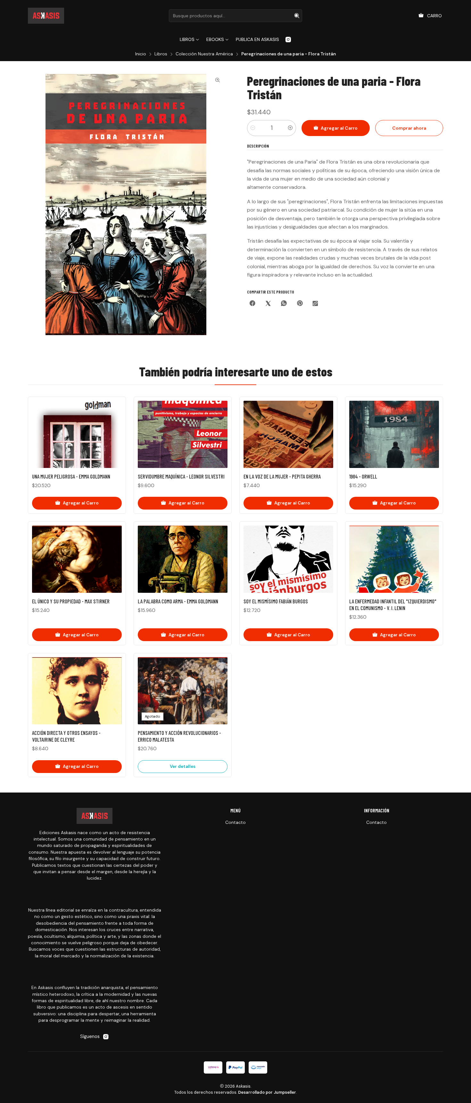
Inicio (140, 54)
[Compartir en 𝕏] (268, 304)
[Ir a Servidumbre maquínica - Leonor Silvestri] (182, 434)
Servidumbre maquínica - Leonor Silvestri (181, 476)
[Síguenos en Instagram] (288, 39)
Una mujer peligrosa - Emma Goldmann (71, 476)
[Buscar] (296, 15)
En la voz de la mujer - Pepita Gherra (282, 476)
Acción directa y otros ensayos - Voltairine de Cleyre (66, 736)
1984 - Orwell (363, 476)
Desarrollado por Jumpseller (267, 1092)
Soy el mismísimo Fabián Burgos (276, 601)
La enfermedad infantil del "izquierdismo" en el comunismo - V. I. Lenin (392, 604)
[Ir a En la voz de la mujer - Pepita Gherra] (288, 434)
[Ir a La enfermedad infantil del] (394, 559)
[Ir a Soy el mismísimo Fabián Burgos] (288, 559)
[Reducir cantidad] (252, 128)
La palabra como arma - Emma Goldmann (178, 601)
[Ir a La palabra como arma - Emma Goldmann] (182, 559)
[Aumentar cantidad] (290, 128)
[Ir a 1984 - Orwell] (394, 434)
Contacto (235, 822)
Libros (160, 54)
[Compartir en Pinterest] (299, 304)
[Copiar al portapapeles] (315, 304)
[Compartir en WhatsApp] (283, 304)
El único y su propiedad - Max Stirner (71, 601)
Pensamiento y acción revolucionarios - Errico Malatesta (179, 736)
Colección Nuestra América (204, 54)
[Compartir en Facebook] (252, 304)
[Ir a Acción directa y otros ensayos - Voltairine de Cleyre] (77, 690)
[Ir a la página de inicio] (46, 16)
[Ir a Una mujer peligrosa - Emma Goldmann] (77, 434)
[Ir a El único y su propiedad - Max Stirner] (77, 559)
